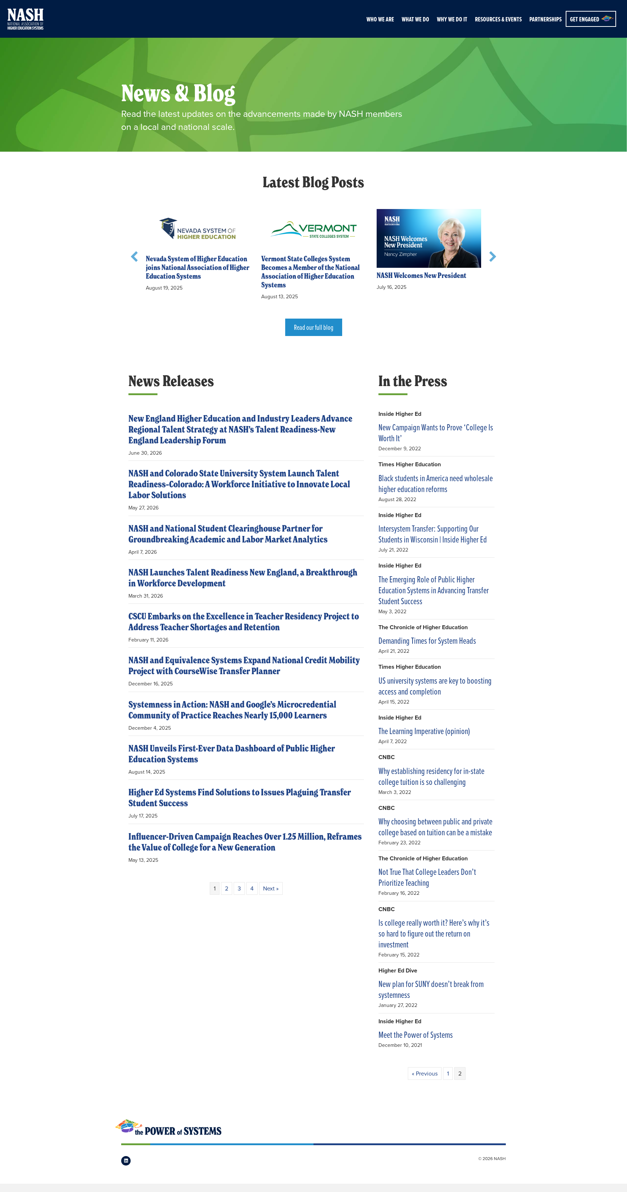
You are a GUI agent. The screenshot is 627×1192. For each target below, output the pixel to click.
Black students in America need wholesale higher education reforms (435, 483)
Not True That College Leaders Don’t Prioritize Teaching (427, 877)
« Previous (425, 1073)
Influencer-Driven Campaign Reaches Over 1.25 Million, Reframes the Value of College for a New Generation (245, 842)
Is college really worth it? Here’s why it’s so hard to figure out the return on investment (433, 933)
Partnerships (545, 19)
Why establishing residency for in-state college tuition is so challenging (431, 776)
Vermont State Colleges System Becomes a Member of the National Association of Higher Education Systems (310, 272)
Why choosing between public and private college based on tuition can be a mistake (435, 826)
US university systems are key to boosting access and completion (435, 685)
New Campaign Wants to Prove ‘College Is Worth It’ (435, 432)
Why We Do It (452, 19)
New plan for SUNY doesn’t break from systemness (431, 989)
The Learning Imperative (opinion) (424, 731)
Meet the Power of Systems (415, 1034)
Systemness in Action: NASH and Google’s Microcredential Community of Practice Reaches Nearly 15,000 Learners (232, 710)
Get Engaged (584, 19)
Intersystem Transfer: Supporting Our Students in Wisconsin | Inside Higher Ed (432, 533)
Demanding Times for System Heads (427, 640)
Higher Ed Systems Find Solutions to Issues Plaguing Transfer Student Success (239, 798)
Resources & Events (498, 19)
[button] (134, 256)
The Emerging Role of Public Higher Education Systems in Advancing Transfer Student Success (433, 590)
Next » (271, 888)
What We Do (415, 19)
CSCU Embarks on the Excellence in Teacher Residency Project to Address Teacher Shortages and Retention (243, 622)
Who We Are (380, 19)
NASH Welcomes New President (421, 275)
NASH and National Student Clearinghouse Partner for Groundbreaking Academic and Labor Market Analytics (228, 534)
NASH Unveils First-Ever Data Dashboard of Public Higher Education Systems (231, 754)
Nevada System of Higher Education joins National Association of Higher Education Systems (197, 267)
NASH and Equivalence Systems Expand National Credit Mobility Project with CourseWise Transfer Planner (244, 666)
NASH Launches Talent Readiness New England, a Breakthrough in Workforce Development (242, 578)
